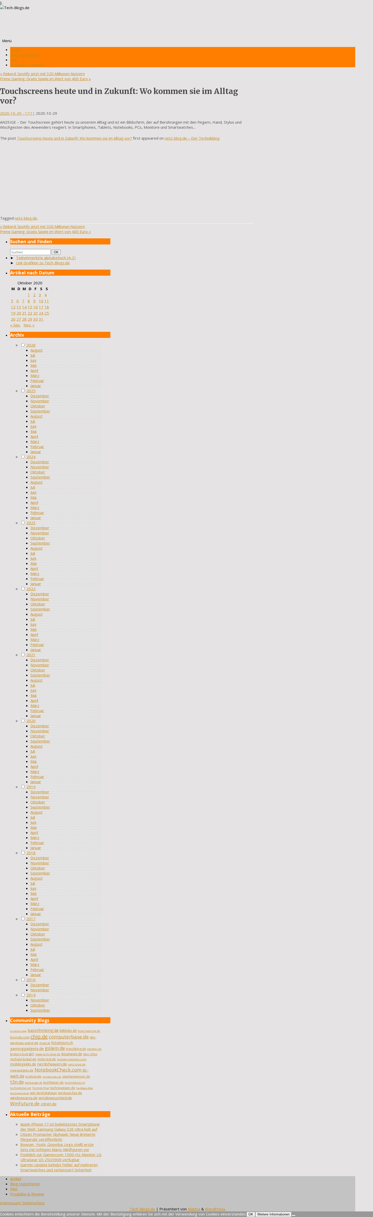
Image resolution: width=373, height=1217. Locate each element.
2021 (31, 654)
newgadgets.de (21, 1070)
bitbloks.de (68, 1030)
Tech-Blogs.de (142, 1208)
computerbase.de (69, 1036)
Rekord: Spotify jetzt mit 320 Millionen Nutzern (42, 73)
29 (30, 319)
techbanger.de (33, 1082)
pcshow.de (33, 1076)
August (36, 350)
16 (35, 306)
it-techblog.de (76, 1049)
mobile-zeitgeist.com (72, 1059)
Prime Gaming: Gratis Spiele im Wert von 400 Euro (45, 78)
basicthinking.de (43, 1030)
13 (18, 306)
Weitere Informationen (273, 1214)
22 (30, 313)
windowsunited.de (55, 1097)
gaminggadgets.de (27, 1048)
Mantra (194, 1208)
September (40, 411)
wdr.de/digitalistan (43, 1093)
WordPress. (215, 1208)
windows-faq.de (70, 1093)
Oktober (37, 405)
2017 (31, 918)
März (34, 375)
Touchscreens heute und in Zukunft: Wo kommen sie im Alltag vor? (74, 138)
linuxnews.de (71, 1053)
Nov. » (29, 324)
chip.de (39, 1036)
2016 (31, 979)
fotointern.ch (62, 1042)
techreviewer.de (62, 1088)
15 (30, 306)
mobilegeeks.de (23, 1064)
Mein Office (90, 1054)
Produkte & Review (27, 64)
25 (46, 313)
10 (41, 300)
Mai (33, 365)
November (39, 400)
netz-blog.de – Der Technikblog (192, 138)
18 (46, 306)
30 (35, 319)
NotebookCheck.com (58, 1069)
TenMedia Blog (84, 1088)
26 (13, 319)
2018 (31, 852)
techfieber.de (53, 1082)
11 (46, 300)
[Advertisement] (127, 180)
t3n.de (17, 1082)
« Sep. (15, 324)
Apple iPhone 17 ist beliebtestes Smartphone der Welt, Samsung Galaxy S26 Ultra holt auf (60, 1127)
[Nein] (294, 1215)
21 (24, 313)
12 (13, 306)
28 (24, 319)
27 (18, 319)
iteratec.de (94, 1049)
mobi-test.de (46, 1059)
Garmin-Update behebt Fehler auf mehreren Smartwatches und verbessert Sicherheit (59, 1167)
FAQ (14, 59)
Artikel (15, 49)
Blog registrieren (25, 54)
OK (57, 252)
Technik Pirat (40, 1088)
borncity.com (19, 1037)
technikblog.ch (75, 1082)
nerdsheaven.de (52, 1063)
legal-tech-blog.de (48, 1054)
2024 (31, 456)
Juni (33, 360)
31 (41, 319)
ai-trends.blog (18, 1031)
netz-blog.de (26, 218)
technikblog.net (20, 1088)
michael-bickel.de (23, 1059)
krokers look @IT (22, 1054)
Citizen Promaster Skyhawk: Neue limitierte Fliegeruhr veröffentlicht (57, 1137)
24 (41, 313)
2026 (31, 345)
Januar (35, 385)
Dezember (39, 395)
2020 (31, 720)
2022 (31, 588)
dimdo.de (44, 1043)
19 (13, 313)
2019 (31, 786)
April (34, 370)
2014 (31, 994)
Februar (37, 380)
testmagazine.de (19, 1093)
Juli (32, 355)
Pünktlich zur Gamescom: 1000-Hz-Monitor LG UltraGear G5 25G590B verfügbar (60, 1157)
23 (35, 313)
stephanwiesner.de (76, 1076)
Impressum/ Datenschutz (22, 1202)
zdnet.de (49, 1103)
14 (24, 306)
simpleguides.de (51, 1076)
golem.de (55, 1048)
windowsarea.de (24, 1097)
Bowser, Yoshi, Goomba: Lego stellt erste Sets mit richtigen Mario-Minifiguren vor (57, 1147)
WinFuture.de (25, 1103)
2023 (31, 522)
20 (18, 313)
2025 (31, 390)
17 (41, 306)
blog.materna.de (89, 1031)
